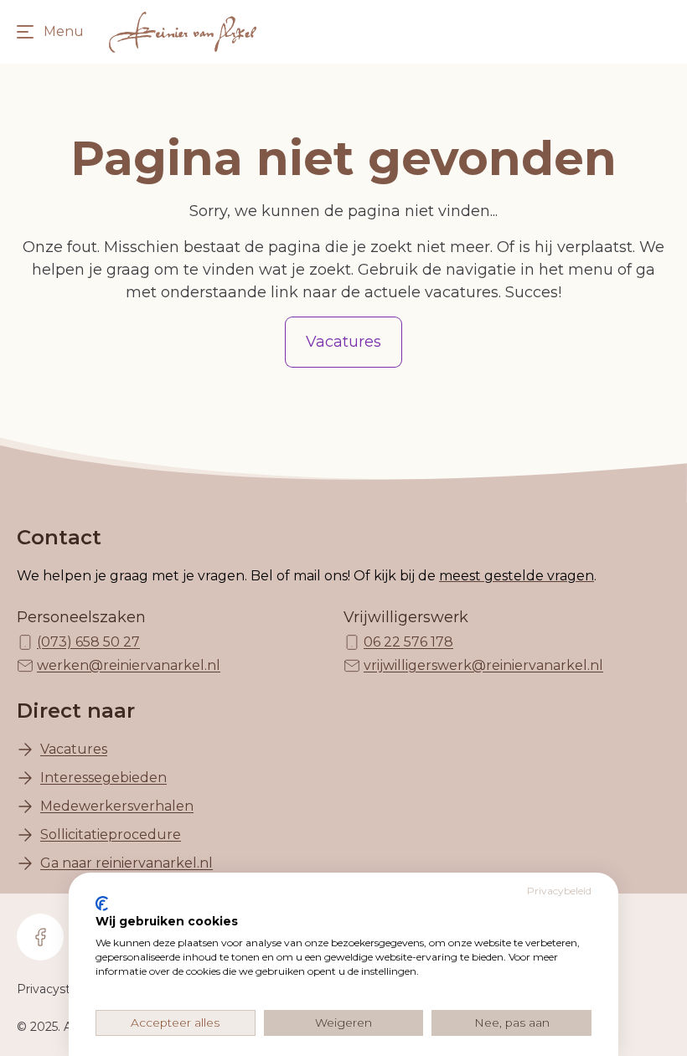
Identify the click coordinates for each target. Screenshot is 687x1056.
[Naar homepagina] (182, 32)
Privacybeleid (559, 890)
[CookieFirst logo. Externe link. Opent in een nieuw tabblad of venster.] (102, 903)
